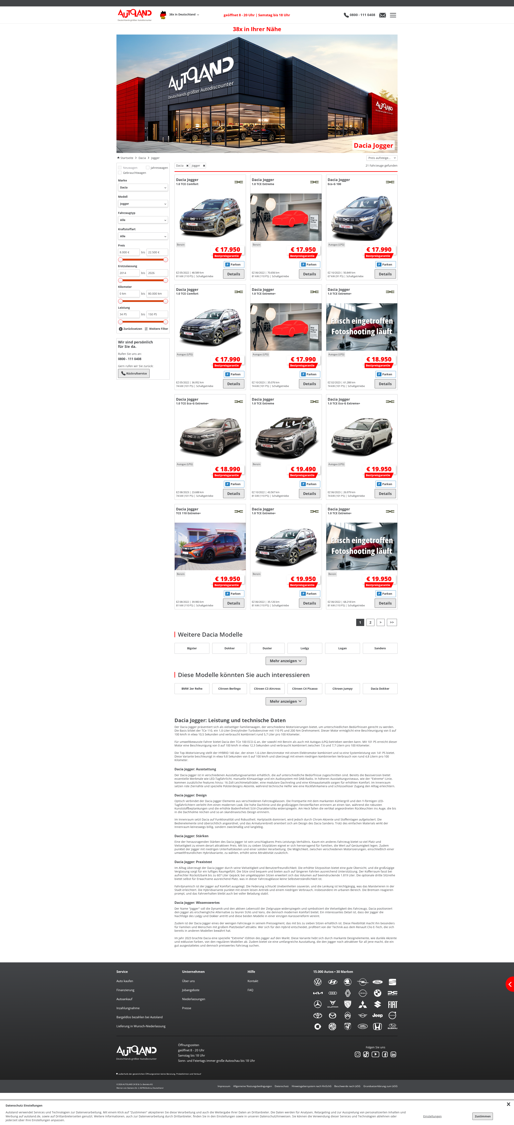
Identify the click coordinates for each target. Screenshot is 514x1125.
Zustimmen (483, 1116)
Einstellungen (432, 1116)
